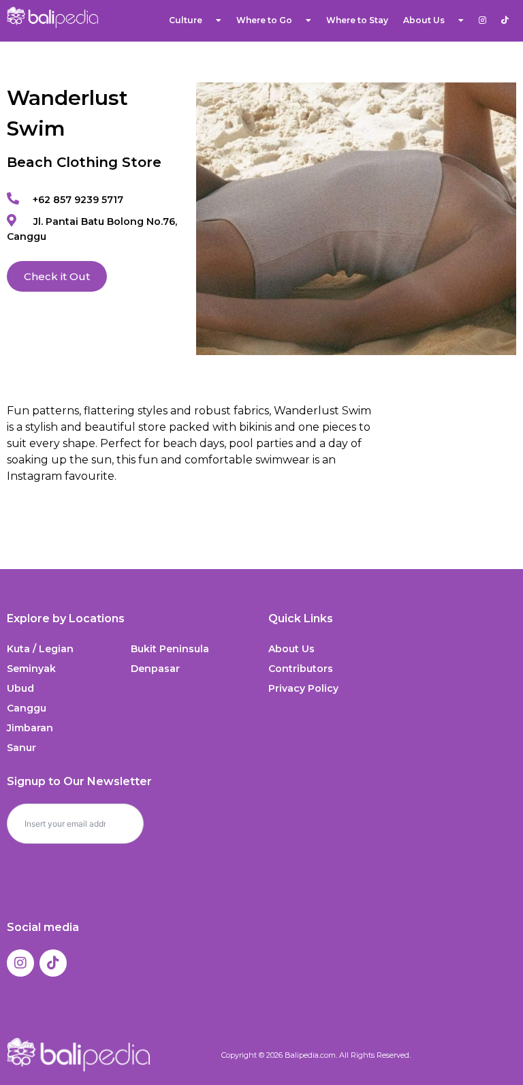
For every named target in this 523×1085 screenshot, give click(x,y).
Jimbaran (30, 728)
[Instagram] (20, 963)
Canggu (26, 708)
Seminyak (31, 668)
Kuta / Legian (40, 649)
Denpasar (155, 668)
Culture (185, 20)
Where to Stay (357, 20)
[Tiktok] (53, 963)
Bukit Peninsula (170, 649)
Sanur (21, 748)
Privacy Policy (303, 688)
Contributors (300, 668)
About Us (291, 649)
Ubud (20, 688)
